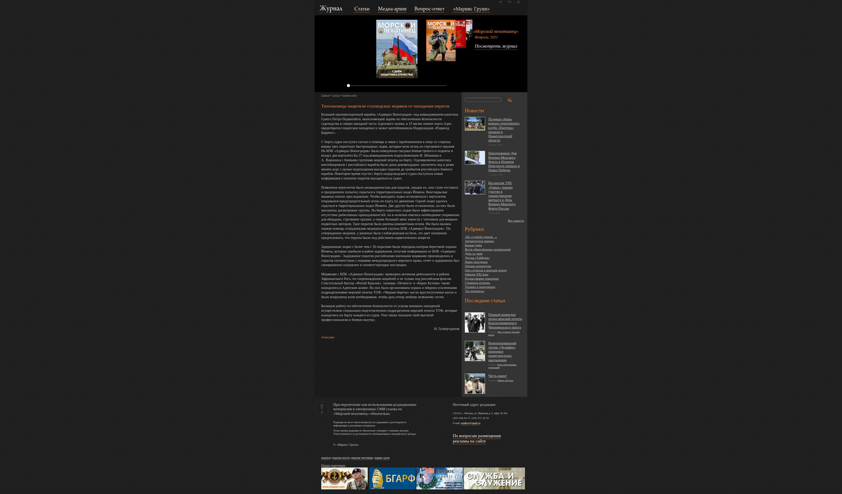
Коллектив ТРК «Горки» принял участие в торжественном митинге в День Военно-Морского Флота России (502, 195)
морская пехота (341, 457)
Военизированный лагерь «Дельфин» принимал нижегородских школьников (502, 351)
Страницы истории (477, 283)
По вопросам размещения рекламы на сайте (477, 438)
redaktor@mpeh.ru (470, 423)
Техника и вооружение (480, 287)
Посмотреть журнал (496, 46)
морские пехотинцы (362, 457)
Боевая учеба (349, 95)
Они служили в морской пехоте (486, 270)
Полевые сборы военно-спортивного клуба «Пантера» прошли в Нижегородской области (503, 129)
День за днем (473, 253)
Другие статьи (327, 336)
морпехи (326, 457)
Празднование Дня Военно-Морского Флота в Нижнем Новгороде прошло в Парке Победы (504, 161)
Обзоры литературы (478, 266)
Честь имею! (497, 375)
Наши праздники (476, 262)
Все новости (516, 220)
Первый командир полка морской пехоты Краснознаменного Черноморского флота (505, 320)
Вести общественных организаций (488, 249)
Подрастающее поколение (482, 278)
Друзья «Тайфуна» (477, 258)
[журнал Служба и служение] (494, 488)
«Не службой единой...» (481, 237)
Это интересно (474, 291)
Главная (325, 95)
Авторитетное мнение (479, 241)
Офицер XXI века (476, 274)
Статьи (336, 95)
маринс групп (382, 457)
